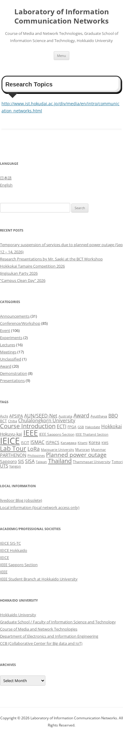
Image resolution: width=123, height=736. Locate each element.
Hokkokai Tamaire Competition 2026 (32, 266)
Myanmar (98, 450)
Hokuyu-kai (11, 434)
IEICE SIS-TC (10, 543)
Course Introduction (28, 426)
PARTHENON (13, 455)
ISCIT (25, 442)
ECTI (61, 426)
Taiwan (41, 462)
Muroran (82, 449)
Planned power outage (76, 455)
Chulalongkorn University (46, 420)
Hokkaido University (18, 614)
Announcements (15, 316)
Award (5, 366)
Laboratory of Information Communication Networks (61, 16)
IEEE (30, 433)
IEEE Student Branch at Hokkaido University (39, 579)
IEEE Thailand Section (92, 434)
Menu (61, 55)
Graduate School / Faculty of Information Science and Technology (58, 622)
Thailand (60, 460)
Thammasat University (91, 461)
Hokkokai (111, 426)
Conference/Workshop (20, 323)
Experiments (11, 337)
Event (5, 330)
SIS (21, 461)
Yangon (15, 466)
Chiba (12, 421)
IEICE (10, 441)
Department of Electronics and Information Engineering (49, 636)
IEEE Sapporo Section (56, 434)
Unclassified (10, 359)
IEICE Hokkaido (13, 550)
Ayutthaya (98, 416)
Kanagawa (68, 443)
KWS (105, 443)
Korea (94, 442)
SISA (30, 461)
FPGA (71, 426)
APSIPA (16, 416)
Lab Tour (13, 448)
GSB (81, 427)
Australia (65, 416)
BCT (3, 420)
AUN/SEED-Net (40, 415)
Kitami (82, 443)
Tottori (117, 461)
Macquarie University (57, 450)
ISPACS (52, 442)
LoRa (33, 448)
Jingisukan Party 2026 (19, 273)
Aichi (4, 416)
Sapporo (8, 461)
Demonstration (13, 373)
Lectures (7, 344)
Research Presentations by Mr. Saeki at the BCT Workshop (51, 259)
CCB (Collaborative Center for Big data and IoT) (41, 643)
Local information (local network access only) (39, 507)
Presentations (12, 380)
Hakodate (92, 427)
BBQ (113, 415)
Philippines (36, 456)
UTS (4, 466)
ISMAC (37, 442)
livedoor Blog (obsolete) (21, 500)
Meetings (8, 352)
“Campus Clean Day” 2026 (22, 280)
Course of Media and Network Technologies (38, 629)
